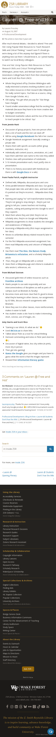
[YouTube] (43, 706)
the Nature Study (37, 251)
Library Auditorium (11, 624)
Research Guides (10, 532)
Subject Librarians (10, 539)
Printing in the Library (12, 509)
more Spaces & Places (11, 633)
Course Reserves (10, 503)
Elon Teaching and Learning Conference (17, 366)
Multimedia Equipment (13, 506)
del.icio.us (15, 330)
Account (24, 12)
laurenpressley (8, 404)
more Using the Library (11, 516)
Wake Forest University (28, 688)
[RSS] (47, 706)
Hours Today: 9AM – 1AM (19, 7)
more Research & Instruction (13, 545)
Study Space (8, 627)
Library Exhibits (9, 591)
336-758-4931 (36, 700)
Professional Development (15, 34)
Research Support (10, 535)
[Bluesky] (25, 706)
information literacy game (31, 360)
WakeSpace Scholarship (13, 571)
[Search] (50, 449)
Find (4, 12)
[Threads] (21, 706)
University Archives (11, 601)
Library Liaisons (10, 558)
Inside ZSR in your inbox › (17, 432)
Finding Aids (8, 588)
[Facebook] (7, 706)
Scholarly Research (11, 568)
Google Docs (23, 172)
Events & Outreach (11, 643)
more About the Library (11, 663)
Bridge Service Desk (11, 614)
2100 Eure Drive (22, 697)
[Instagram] (12, 706)
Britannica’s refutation (16, 254)
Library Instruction (11, 525)
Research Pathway (11, 565)
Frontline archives (14, 281)
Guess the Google (14, 353)
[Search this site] (52, 12)
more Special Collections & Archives (16, 604)
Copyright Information (12, 555)
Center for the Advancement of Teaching (21, 620)
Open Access (8, 562)
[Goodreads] (34, 706)
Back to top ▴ (28, 677)
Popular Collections (11, 598)
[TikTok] (39, 706)
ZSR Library (18, 3)
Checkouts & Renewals (13, 499)
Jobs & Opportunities (12, 650)
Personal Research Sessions (15, 529)
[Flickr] (30, 706)
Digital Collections (11, 584)
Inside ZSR (19, 462)
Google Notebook (25, 136)
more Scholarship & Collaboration (15, 575)
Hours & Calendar (10, 647)
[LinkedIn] (16, 706)
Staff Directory (9, 660)
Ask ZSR (27, 669)
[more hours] (32, 7)
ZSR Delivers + (11, 512)
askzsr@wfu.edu (22, 700)
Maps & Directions (11, 653)
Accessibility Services (12, 496)
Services (13, 12)
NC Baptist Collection (12, 594)
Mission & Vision (10, 656)
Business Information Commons (17, 617)
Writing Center (9, 630)
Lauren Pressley (11, 28)
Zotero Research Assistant (14, 542)
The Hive (23, 251)
